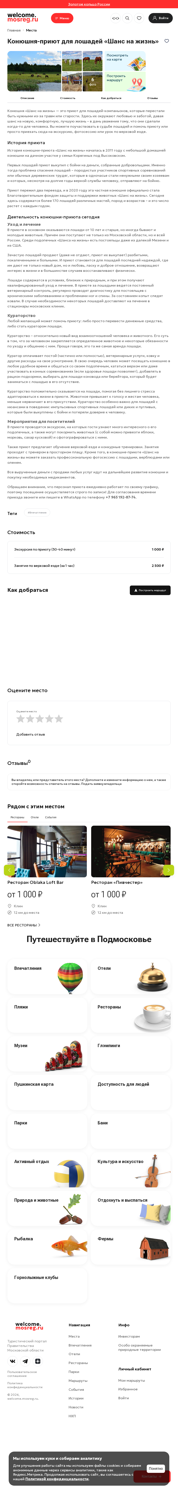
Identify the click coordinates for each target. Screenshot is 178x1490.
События (76, 1389)
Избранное (128, 1389)
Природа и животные (36, 1200)
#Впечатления (37, 512)
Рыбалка (23, 1238)
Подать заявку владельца (101, 784)
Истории (76, 1398)
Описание (27, 98)
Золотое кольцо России (89, 4)
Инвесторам (129, 1336)
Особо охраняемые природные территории (139, 1347)
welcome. (29, 1326)
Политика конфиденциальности (25, 1385)
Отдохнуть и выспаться (122, 1200)
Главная (14, 30)
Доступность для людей (123, 1084)
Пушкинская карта (34, 1084)
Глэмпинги (109, 1045)
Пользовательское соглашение (22, 1374)
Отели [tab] (35, 817)
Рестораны (109, 1007)
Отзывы (152, 98)
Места (31, 30)
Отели (104, 968)
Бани (103, 1122)
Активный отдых (31, 1161)
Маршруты (78, 1380)
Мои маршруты (131, 1380)
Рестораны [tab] (17, 817)
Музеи (20, 1045)
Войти (123, 1398)
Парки (20, 1122)
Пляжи (21, 1007)
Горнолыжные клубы (36, 1277)
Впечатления (27, 968)
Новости (76, 1407)
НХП (72, 1416)
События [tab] (50, 817)
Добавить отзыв (30, 734)
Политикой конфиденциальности (57, 1479)
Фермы (105, 1238)
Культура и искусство (120, 1161)
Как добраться (111, 98)
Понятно (156, 1468)
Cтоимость (67, 98)
